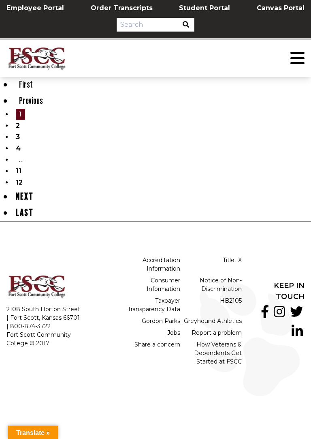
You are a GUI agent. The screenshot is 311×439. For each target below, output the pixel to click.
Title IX (232, 260)
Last (25, 212)
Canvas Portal (281, 8)
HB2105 (231, 300)
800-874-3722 (30, 326)
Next (25, 196)
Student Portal (204, 8)
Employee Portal (35, 8)
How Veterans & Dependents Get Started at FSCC (218, 353)
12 (19, 182)
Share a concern (157, 344)
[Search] (188, 25)
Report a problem (217, 332)
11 (18, 171)
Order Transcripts (122, 8)
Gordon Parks (161, 321)
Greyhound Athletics (213, 321)
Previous (31, 100)
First (26, 84)
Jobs (173, 332)
